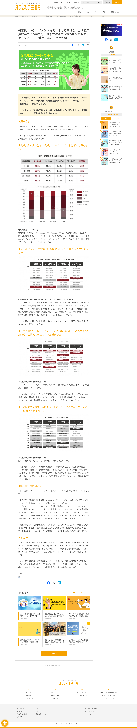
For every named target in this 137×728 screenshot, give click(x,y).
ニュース (28, 692)
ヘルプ (38, 708)
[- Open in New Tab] (111, 30)
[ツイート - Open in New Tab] (78, 45)
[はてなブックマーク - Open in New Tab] (83, 45)
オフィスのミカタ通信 (108, 695)
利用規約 (19, 711)
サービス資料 (55, 695)
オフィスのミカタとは (23, 708)
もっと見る (53, 653)
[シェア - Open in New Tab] (73, 45)
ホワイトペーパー (82, 692)
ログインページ (89, 711)
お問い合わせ (115, 12)
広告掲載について (41, 714)
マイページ (88, 714)
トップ (16, 16)
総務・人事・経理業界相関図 (108, 692)
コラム (28, 698)
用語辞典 (82, 695)
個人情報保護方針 (22, 714)
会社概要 (19, 717)
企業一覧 (55, 698)
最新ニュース (25, 16)
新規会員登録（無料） (91, 708)
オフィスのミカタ (109, 698)
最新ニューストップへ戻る (55, 665)
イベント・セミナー (55, 692)
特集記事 (28, 695)
